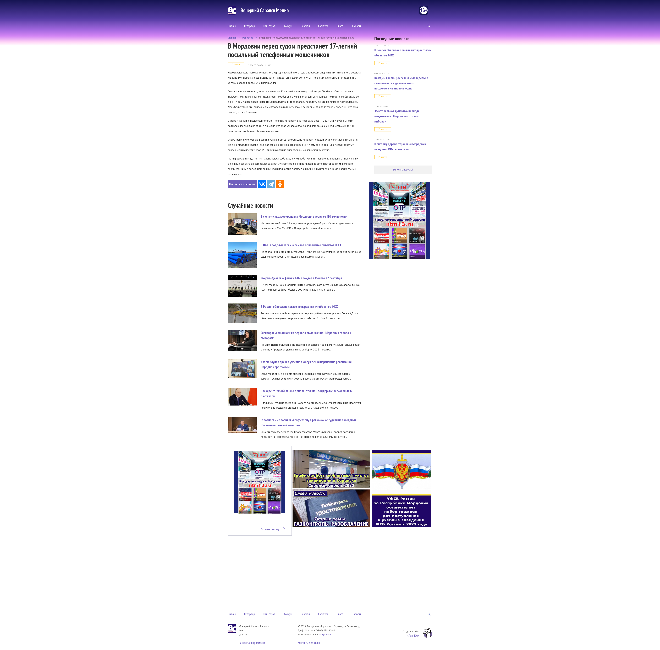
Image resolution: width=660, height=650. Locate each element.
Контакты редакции (309, 643)
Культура (323, 26)
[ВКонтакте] (262, 184)
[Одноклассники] (280, 184)
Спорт (340, 26)
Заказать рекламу (270, 529)
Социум (288, 26)
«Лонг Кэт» (413, 635)
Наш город (269, 26)
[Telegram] (271, 184)
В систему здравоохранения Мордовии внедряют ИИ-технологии (304, 216)
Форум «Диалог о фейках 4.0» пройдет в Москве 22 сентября (301, 278)
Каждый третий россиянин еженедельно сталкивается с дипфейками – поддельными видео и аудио (401, 83)
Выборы (356, 26)
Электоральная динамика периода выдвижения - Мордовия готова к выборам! (397, 116)
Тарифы (356, 614)
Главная (232, 26)
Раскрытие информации (252, 643)
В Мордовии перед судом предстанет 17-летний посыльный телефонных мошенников (306, 37)
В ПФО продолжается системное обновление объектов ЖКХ (301, 245)
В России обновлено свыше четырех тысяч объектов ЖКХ (299, 306)
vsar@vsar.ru (325, 634)
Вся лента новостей (403, 169)
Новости (305, 26)
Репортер (249, 26)
